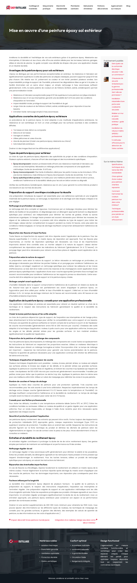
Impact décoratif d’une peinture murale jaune (30, 520)
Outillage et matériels (34, 7)
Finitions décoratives (102, 7)
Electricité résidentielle (61, 7)
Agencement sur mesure (116, 7)
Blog (128, 6)
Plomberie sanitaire (75, 7)
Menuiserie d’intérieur (88, 7)
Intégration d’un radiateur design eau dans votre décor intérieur (75, 521)
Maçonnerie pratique (48, 7)
